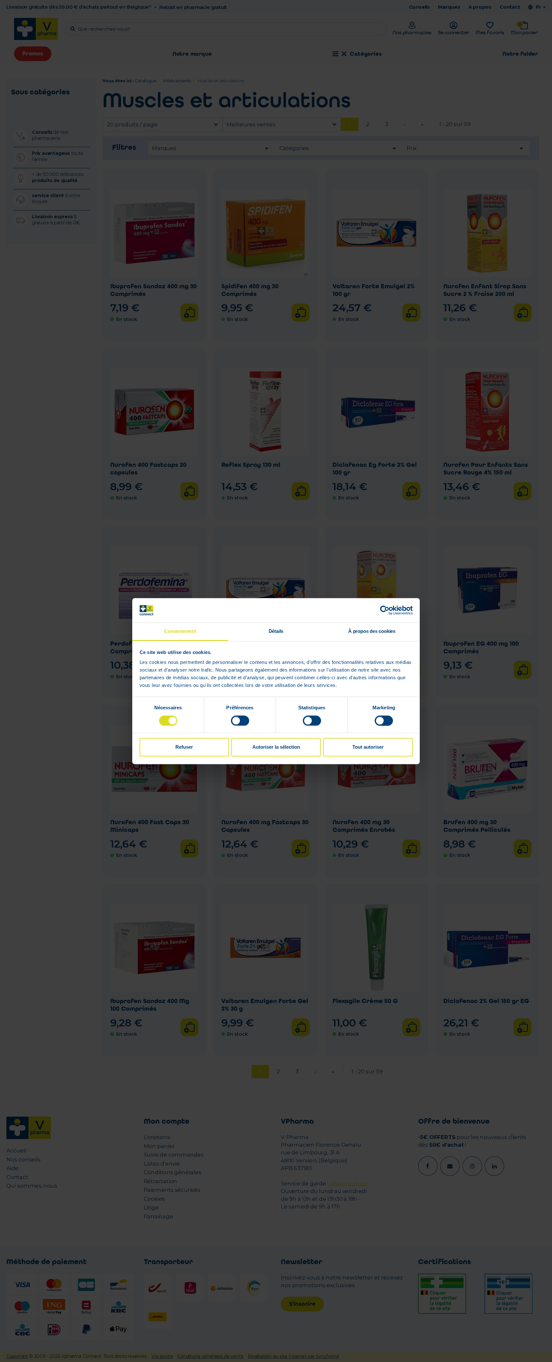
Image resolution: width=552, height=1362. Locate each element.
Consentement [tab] (180, 631)
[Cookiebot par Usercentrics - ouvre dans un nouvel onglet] (385, 610)
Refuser (184, 747)
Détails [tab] (276, 631)
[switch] (240, 720)
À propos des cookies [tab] (371, 631)
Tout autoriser (368, 747)
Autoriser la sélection (276, 747)
